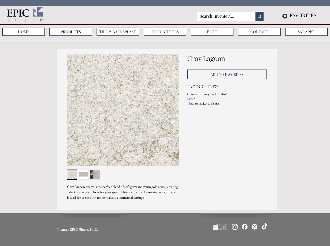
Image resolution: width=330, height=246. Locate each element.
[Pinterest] (254, 227)
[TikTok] (264, 227)
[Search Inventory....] (259, 16)
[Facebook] (245, 227)
